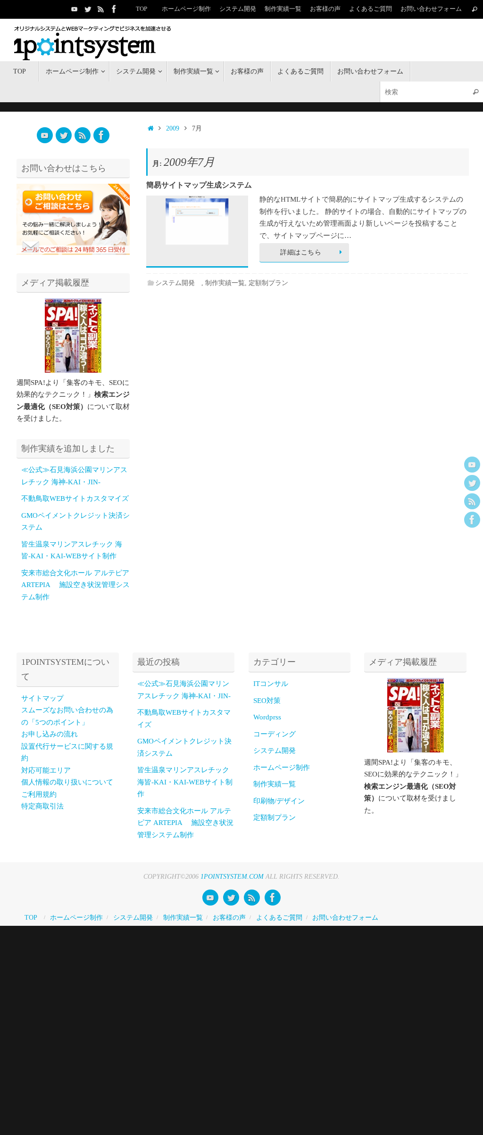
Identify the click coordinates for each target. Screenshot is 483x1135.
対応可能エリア (46, 770)
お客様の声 (325, 9)
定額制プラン (268, 282)
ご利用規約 (39, 794)
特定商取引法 (42, 806)
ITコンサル (270, 683)
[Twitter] (87, 9)
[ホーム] (150, 128)
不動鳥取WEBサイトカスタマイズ (75, 498)
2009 (172, 128)
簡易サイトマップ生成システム (199, 185)
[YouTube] (74, 9)
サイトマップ (42, 698)
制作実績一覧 (283, 9)
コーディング (274, 734)
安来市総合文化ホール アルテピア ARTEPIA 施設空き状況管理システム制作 (75, 585)
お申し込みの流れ (49, 734)
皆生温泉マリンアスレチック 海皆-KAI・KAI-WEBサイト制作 (185, 782)
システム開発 (178, 282)
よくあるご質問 (370, 9)
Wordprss (267, 717)
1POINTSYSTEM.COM (232, 876)
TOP (141, 9)
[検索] (474, 9)
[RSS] (101, 9)
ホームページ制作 (186, 9)
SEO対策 (267, 700)
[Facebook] (114, 9)
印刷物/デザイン (279, 801)
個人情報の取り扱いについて (67, 782)
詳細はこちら (300, 252)
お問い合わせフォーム (431, 9)
